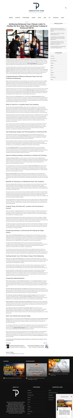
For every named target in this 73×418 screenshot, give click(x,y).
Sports (52, 74)
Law (49, 17)
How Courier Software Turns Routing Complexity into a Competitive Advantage (35, 373)
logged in (14, 353)
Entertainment (26, 17)
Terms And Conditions (53, 392)
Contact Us (51, 399)
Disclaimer (51, 395)
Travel (62, 17)
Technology (55, 17)
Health (39, 17)
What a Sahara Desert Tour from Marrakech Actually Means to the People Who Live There (57, 43)
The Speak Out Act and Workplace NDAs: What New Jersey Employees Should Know (58, 38)
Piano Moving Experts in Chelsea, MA (13, 378)
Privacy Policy (51, 397)
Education (17, 17)
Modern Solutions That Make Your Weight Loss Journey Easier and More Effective (58, 30)
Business (11, 17)
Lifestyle (52, 72)
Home (45, 17)
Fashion (33, 17)
